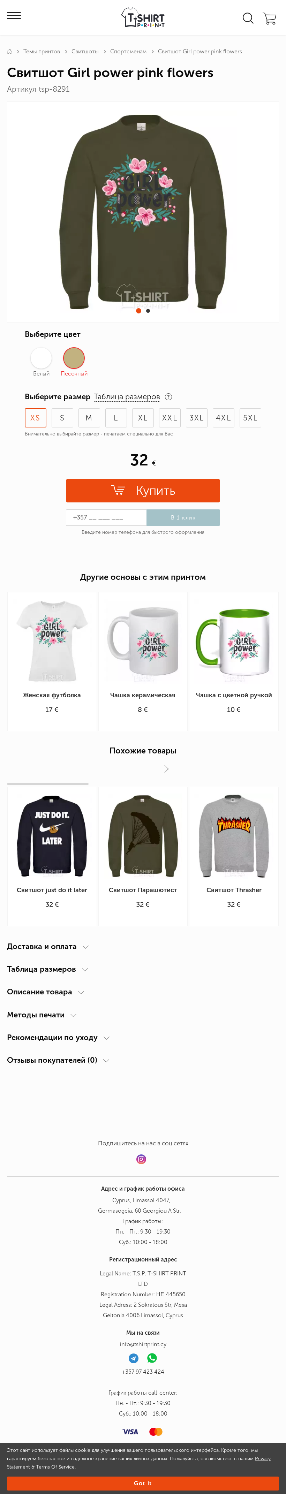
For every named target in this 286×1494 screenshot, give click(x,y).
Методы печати (36, 1014)
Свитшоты (85, 51)
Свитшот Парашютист (143, 890)
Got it (143, 1483)
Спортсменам (128, 51)
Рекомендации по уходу (52, 1037)
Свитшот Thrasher (234, 890)
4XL (223, 418)
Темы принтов (41, 51)
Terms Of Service (55, 1467)
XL (143, 418)
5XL (250, 418)
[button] (138, 310)
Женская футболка (52, 695)
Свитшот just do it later (52, 890)
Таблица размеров (41, 969)
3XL (196, 418)
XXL (170, 418)
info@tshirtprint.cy (143, 1344)
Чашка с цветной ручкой (234, 695)
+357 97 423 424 (143, 1371)
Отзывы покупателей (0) (52, 1060)
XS (35, 418)
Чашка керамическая (142, 695)
